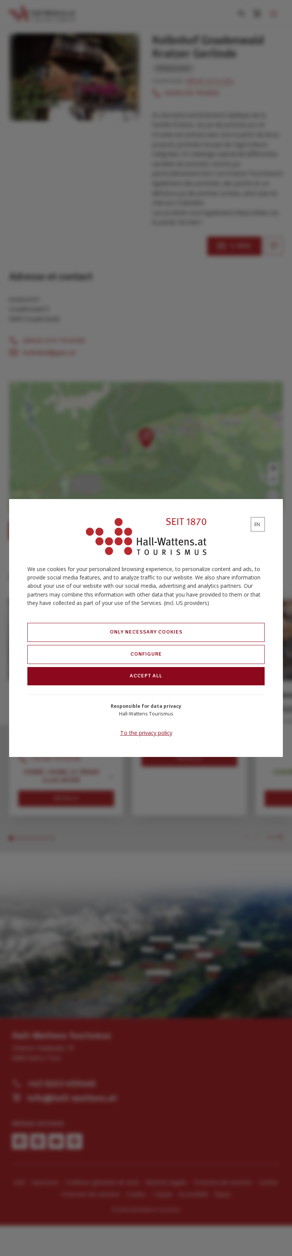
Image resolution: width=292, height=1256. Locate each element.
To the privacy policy (146, 732)
